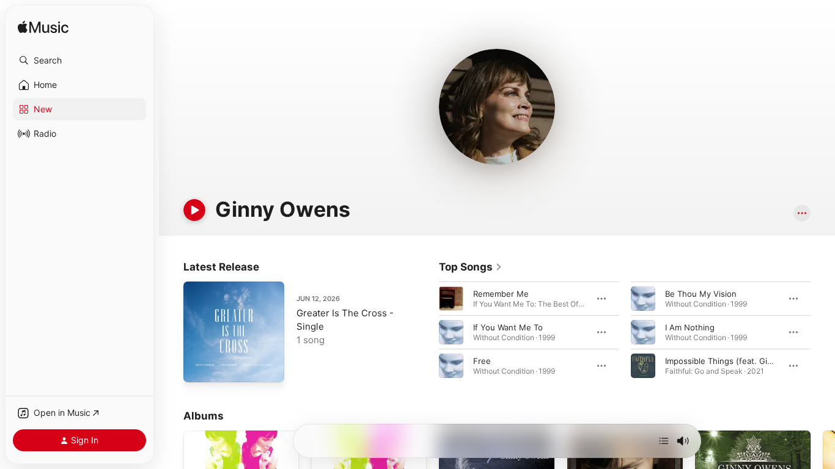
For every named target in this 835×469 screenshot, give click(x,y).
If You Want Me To (508, 327)
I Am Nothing (690, 327)
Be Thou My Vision (701, 294)
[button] (79, 60)
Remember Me (501, 294)
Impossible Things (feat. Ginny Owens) (739, 361)
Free (482, 361)
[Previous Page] (426, 332)
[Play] (194, 210)
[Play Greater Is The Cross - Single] (198, 367)
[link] (470, 267)
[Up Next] (664, 440)
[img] (43, 28)
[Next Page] (822, 332)
